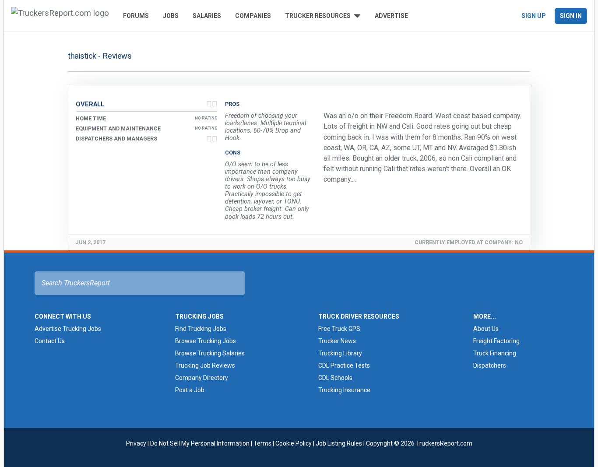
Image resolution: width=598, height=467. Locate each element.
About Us (486, 328)
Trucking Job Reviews (205, 365)
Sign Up (533, 15)
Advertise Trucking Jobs (68, 328)
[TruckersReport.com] (60, 16)
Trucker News (337, 340)
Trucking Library (340, 353)
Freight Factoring (496, 340)
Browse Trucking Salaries (210, 353)
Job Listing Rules (339, 443)
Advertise (391, 15)
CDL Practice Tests (344, 365)
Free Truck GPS (339, 328)
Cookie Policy (293, 443)
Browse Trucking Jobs (205, 340)
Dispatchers (489, 365)
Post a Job (189, 389)
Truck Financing (494, 353)
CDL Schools (335, 377)
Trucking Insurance (344, 389)
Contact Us (50, 340)
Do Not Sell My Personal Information (200, 443)
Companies (253, 15)
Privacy (136, 443)
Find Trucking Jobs (200, 328)
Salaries (207, 15)
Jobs (171, 15)
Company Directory (201, 377)
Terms (262, 443)
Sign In (571, 15)
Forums (136, 15)
